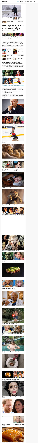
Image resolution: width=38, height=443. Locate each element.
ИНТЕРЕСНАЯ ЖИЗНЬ (26, 1)
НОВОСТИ (18, 1)
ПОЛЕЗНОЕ (21, 1)
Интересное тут (5, 1)
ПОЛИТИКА (31, 1)
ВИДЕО (34, 1)
